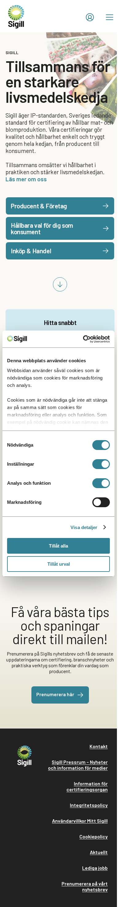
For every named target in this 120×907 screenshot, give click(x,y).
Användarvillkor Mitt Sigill (80, 821)
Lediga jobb (95, 868)
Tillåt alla (58, 545)
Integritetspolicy (89, 805)
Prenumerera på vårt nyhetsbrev (85, 886)
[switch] (101, 464)
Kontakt (99, 746)
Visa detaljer (83, 527)
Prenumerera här (55, 694)
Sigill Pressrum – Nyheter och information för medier (78, 765)
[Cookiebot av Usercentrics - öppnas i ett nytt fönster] (83, 339)
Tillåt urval (58, 564)
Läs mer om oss (26, 179)
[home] (16, 16)
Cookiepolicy (93, 836)
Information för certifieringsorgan (87, 786)
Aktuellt (99, 852)
